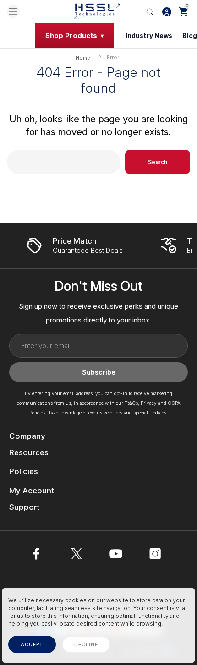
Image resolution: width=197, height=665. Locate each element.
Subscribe (98, 372)
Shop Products (71, 35)
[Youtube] (116, 554)
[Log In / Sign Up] (166, 11)
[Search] (149, 11)
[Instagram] (155, 554)
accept (32, 644)
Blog (189, 35)
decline (86, 644)
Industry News (149, 35)
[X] (76, 554)
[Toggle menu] (13, 11)
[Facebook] (37, 554)
